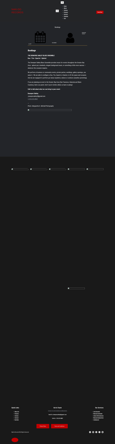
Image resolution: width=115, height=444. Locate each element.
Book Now (100, 12)
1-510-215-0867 (33, 99)
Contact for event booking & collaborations (57, 410)
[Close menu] (62, 2)
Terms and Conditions (59, 426)
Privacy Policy (43, 426)
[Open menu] (57, 11)
